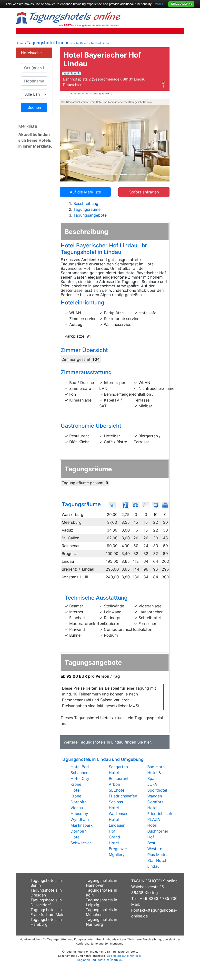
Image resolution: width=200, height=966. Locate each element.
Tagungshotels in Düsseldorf (46, 902)
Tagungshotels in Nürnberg (101, 922)
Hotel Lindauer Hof (117, 825)
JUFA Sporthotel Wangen (157, 790)
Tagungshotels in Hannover (101, 883)
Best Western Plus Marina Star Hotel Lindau (158, 854)
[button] (68, 140)
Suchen (34, 107)
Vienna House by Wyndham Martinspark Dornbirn (81, 819)
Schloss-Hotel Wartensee (118, 807)
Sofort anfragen (144, 192)
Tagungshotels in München (101, 912)
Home (20, 43)
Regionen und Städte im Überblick (99, 960)
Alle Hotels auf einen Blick (124, 955)
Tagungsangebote (90, 215)
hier (147, 742)
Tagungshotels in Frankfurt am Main (47, 912)
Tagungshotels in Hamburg (46, 922)
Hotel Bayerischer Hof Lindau (91, 43)
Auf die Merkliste (85, 192)
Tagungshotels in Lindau (101, 742)
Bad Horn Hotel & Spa (156, 772)
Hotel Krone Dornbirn (78, 796)
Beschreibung (85, 203)
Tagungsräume (86, 209)
